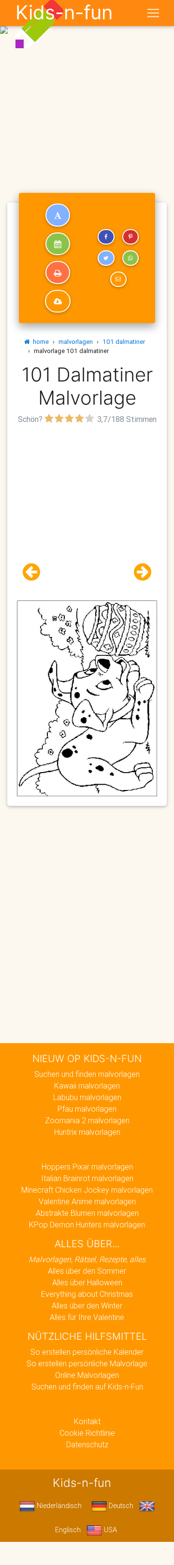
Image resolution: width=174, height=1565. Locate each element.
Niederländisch (58, 1505)
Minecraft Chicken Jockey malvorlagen (87, 1190)
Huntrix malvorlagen (87, 1132)
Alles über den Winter (87, 1305)
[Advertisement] (87, 90)
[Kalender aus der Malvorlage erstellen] (57, 244)
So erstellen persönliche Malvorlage (87, 1363)
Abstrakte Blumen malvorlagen (87, 1213)
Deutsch (120, 1505)
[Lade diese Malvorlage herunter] (58, 301)
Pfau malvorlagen (87, 1109)
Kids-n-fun (64, 12)
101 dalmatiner (123, 342)
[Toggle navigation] (153, 13)
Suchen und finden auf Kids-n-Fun (87, 1386)
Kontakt (87, 1421)
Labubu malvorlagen (87, 1097)
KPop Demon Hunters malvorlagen (87, 1224)
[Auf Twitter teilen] (106, 258)
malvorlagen (75, 342)
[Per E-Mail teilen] (118, 279)
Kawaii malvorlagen (87, 1085)
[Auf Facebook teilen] (106, 237)
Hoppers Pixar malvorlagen (87, 1166)
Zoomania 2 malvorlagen (87, 1120)
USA (109, 1529)
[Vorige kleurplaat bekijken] (35, 572)
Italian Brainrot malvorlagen (87, 1178)
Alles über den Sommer (87, 1271)
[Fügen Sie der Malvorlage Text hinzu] (57, 215)
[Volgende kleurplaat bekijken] (138, 572)
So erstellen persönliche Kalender (87, 1352)
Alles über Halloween (87, 1282)
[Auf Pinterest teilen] (130, 237)
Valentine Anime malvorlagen (87, 1201)
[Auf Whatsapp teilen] (130, 258)
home (39, 342)
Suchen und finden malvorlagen (87, 1074)
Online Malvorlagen (87, 1375)
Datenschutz (87, 1444)
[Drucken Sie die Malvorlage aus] (57, 272)
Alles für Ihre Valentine (87, 1317)
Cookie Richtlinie (87, 1433)
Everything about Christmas (87, 1294)
